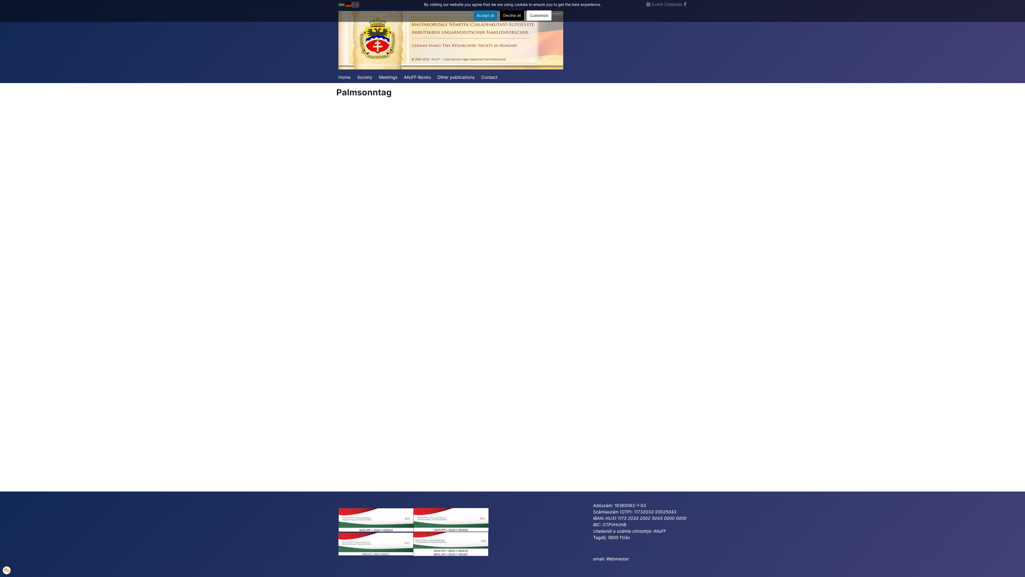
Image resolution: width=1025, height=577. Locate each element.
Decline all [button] (512, 15)
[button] (7, 570)
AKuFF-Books (417, 77)
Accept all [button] (485, 15)
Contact (489, 77)
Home (344, 77)
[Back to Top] (1016, 567)
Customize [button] (539, 15)
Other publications (456, 77)
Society (364, 77)
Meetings (388, 77)
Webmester (617, 559)
